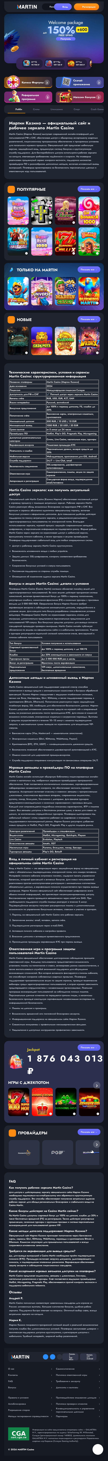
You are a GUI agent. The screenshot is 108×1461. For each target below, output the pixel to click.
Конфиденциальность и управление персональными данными (78, 1410)
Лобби (18, 109)
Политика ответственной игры (78, 1375)
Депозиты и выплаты (78, 1387)
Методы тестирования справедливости (30, 1416)
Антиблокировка (30, 1403)
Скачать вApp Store (72, 1356)
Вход (65, 6)
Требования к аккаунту (78, 1381)
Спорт (77, 109)
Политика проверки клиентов (78, 1403)
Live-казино (57, 109)
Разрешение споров (30, 1410)
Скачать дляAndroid (90, 1357)
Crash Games (97, 109)
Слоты (36, 109)
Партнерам (78, 1416)
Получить (65, 39)
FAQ (30, 1381)
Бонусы (30, 1387)
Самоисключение (78, 1368)
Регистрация (88, 6)
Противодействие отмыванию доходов (78, 1397)
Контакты (30, 1375)
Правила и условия (30, 1397)
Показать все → (89, 189)
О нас (30, 1368)
